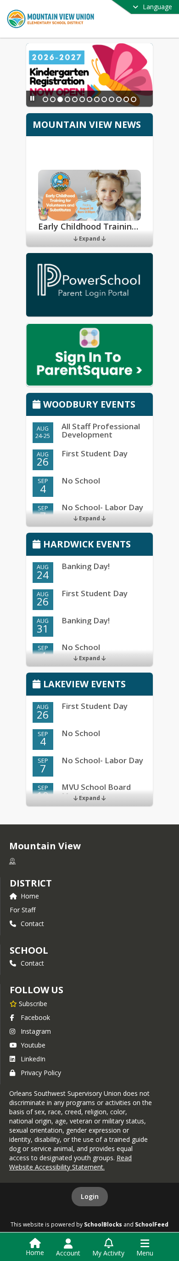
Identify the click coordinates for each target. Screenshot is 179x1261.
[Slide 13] (133, 99)
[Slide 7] (89, 99)
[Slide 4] (67, 99)
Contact (32, 923)
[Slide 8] (97, 99)
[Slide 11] (119, 99)
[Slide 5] (75, 99)
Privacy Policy (41, 1072)
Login (90, 1196)
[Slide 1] (45, 99)
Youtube (33, 1045)
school (29, 950)
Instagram (36, 1031)
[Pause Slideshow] (32, 98)
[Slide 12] (126, 99)
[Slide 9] (104, 99)
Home (30, 896)
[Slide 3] (60, 99)
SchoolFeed (151, 1224)
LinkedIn (33, 1058)
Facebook (35, 1017)
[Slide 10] (111, 99)
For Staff (22, 909)
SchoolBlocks (103, 1224)
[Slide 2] (53, 99)
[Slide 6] (82, 99)
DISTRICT (31, 883)
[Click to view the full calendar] (38, 405)
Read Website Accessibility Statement (70, 1162)
